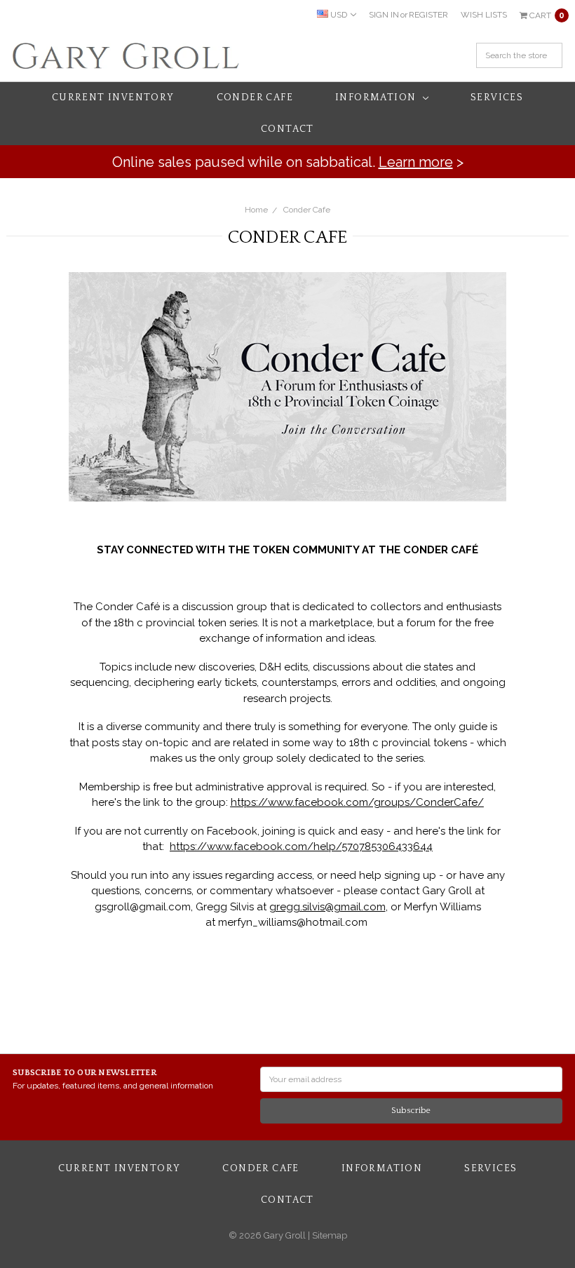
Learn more (416, 162)
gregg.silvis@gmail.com (327, 907)
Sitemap (328, 1235)
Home (256, 210)
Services (497, 97)
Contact (287, 129)
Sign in (384, 15)
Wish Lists (484, 15)
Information (377, 97)
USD (338, 15)
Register (428, 15)
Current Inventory (113, 97)
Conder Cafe (255, 97)
